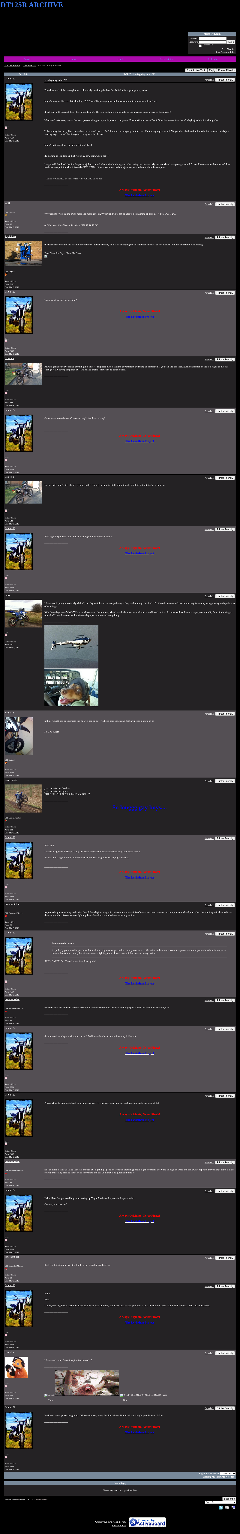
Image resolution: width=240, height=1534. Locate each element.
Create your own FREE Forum (110, 1521)
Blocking (207, 1477)
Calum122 (10, 78)
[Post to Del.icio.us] (233, 1507)
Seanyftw (9, 1352)
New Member (228, 48)
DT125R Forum (12, 65)
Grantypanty (11, 779)
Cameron (9, 358)
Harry (7, 595)
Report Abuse (119, 1525)
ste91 (7, 203)
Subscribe (229, 1498)
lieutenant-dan (12, 904)
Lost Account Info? (225, 51)
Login (231, 42)
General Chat (29, 65)
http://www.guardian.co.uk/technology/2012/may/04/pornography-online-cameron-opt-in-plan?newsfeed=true (100, 101)
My (213, 1477)
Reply (212, 70)
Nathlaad (9, 712)
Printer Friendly (226, 70)
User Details (166, 59)
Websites (229, 1477)
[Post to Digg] (227, 1507)
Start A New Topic (196, 70)
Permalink (209, 80)
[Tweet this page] (221, 1507)
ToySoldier (10, 236)
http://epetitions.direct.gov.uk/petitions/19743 (68, 145)
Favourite (220, 1477)
